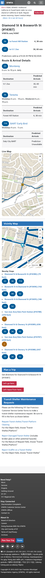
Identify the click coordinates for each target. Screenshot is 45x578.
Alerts (3, 7)
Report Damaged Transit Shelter (16, 436)
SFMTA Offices (6, 510)
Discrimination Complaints (11, 504)
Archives (4, 535)
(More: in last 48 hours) (13, 18)
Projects (4, 488)
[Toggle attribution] (40, 265)
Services (4, 485)
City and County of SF (9, 529)
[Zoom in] (40, 230)
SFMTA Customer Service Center (13, 507)
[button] (29, 3)
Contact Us (5, 513)
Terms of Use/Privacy (9, 532)
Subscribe (39, 13)
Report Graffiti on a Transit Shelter (17, 450)
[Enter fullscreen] (40, 242)
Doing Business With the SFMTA (13, 526)
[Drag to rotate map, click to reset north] (40, 237)
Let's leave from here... (13, 390)
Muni (3, 482)
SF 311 (3, 494)
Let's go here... (9, 383)
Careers (4, 523)
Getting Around (7, 491)
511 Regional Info (8, 497)
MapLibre (35, 265)
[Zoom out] (40, 234)
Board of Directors (8, 520)
